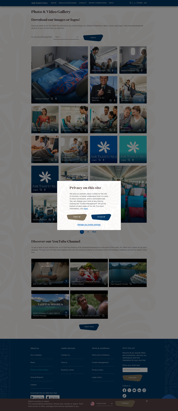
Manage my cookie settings (89, 224)
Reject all (76, 217)
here (86, 209)
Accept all (101, 217)
